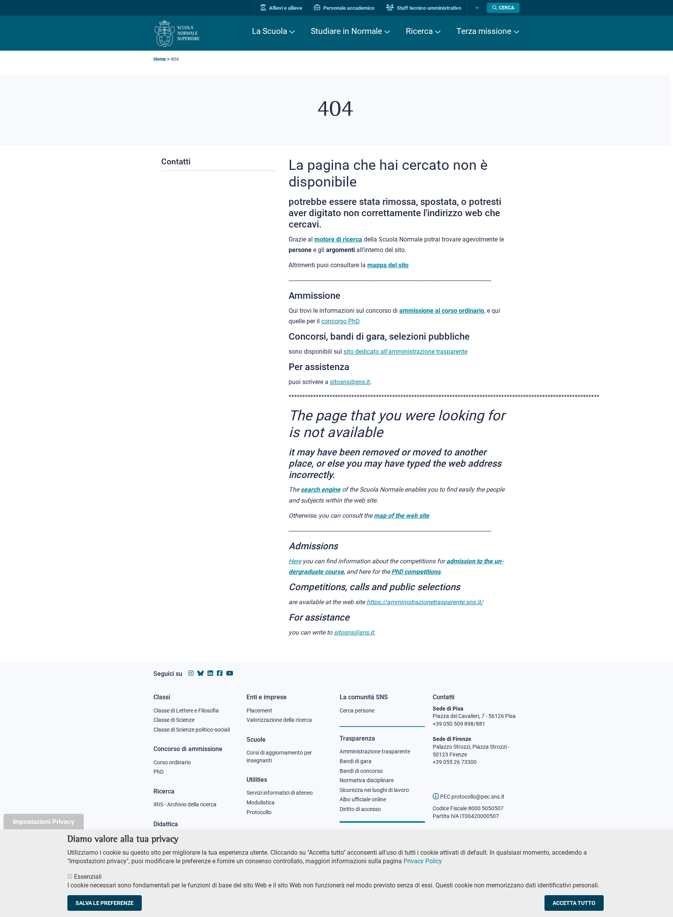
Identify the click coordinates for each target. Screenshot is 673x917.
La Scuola (269, 31)
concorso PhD (340, 321)
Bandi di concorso (361, 771)
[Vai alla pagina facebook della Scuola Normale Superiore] (219, 673)
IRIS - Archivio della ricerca (185, 804)
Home (159, 59)
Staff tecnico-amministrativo (428, 8)
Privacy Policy (422, 861)
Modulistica (261, 802)
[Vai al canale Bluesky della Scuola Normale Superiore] (200, 673)
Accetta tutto (574, 903)
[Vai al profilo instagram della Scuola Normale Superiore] (191, 673)
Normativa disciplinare (367, 780)
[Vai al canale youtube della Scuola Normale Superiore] (229, 673)
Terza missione (483, 31)
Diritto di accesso (360, 809)
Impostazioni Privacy (43, 821)
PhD (158, 772)
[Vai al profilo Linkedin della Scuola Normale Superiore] (210, 673)
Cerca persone (357, 710)
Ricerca (419, 31)
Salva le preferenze (105, 903)
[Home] (177, 33)
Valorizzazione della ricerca (279, 720)
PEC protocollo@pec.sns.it (471, 797)
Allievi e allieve (285, 8)
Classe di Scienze (173, 720)
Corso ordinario (172, 762)
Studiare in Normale (346, 31)
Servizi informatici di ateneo (280, 793)
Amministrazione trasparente (375, 751)
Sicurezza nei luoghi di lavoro (374, 790)
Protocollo (259, 812)
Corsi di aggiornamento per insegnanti (279, 756)
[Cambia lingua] (476, 8)
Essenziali (88, 876)
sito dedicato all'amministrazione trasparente (405, 351)
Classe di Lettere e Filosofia (186, 710)
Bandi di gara (356, 761)
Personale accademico (348, 8)
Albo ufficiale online (363, 799)
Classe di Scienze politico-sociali (191, 730)
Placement (259, 710)
